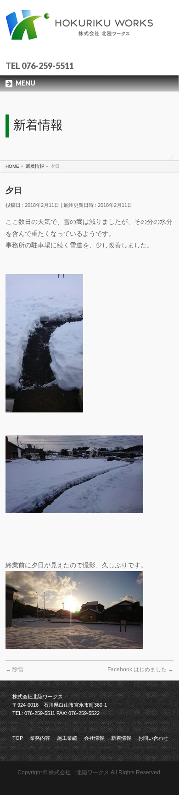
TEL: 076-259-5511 (33, 713)
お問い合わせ (153, 738)
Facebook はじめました (140, 669)
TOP (17, 738)
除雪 (14, 669)
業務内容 (40, 738)
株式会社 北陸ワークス (79, 772)
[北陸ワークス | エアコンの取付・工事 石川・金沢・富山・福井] (90, 35)
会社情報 (94, 738)
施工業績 (67, 738)
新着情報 (121, 738)
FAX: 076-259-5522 (78, 713)
